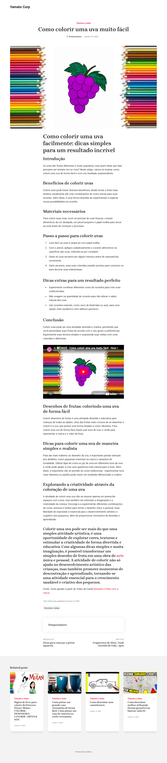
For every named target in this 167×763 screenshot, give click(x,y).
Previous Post (59, 642)
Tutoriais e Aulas (83, 23)
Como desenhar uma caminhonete (101, 704)
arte (120, 555)
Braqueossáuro (75, 36)
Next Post (108, 642)
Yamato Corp (20, 7)
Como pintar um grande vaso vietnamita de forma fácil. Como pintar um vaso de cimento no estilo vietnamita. (64, 709)
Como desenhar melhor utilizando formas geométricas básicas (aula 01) (139, 706)
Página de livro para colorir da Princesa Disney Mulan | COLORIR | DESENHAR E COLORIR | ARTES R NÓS (25, 711)
